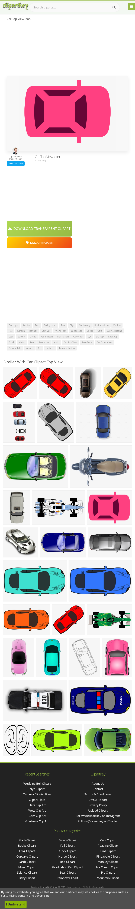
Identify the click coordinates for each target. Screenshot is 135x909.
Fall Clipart (67, 845)
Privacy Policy (98, 805)
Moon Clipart (67, 840)
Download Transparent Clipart (41, 228)
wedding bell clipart (37, 783)
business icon (101, 325)
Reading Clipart (108, 845)
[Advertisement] (67, 49)
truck (11, 342)
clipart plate (37, 800)
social (90, 330)
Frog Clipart (27, 851)
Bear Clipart (67, 872)
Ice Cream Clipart (108, 867)
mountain (44, 342)
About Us (98, 783)
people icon (46, 336)
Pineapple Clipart (108, 856)
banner (33, 330)
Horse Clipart (67, 856)
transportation (67, 348)
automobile (15, 348)
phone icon (60, 330)
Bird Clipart (108, 851)
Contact (98, 789)
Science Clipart (27, 872)
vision (22, 342)
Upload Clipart (98, 810)
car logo (13, 325)
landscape (76, 330)
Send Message (15, 163)
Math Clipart (27, 840)
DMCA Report (97, 800)
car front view (104, 342)
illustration (63, 336)
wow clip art (37, 810)
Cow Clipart (108, 840)
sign (72, 325)
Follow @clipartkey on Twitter (98, 821)
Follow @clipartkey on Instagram (98, 816)
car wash (78, 336)
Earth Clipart (27, 862)
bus (39, 348)
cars (99, 330)
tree (63, 325)
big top (100, 336)
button (21, 336)
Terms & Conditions (98, 794)
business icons (114, 330)
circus (33, 336)
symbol (26, 325)
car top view (70, 342)
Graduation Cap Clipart (67, 867)
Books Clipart (27, 845)
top (37, 325)
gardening (84, 325)
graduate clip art (37, 821)
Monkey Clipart (108, 862)
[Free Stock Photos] (15, 6)
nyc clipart (37, 789)
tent (32, 342)
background (50, 325)
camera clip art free (37, 794)
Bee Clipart (67, 862)
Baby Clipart (27, 878)
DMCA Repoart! (41, 243)
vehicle (117, 325)
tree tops (87, 342)
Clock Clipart (67, 851)
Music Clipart (27, 867)
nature (29, 348)
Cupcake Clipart (27, 856)
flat (10, 330)
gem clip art (37, 816)
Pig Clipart (108, 872)
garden (21, 330)
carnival (45, 330)
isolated (50, 348)
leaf (11, 336)
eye (89, 336)
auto (56, 342)
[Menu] (131, 6)
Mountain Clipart (108, 878)
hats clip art (37, 805)
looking (112, 336)
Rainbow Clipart (67, 878)
